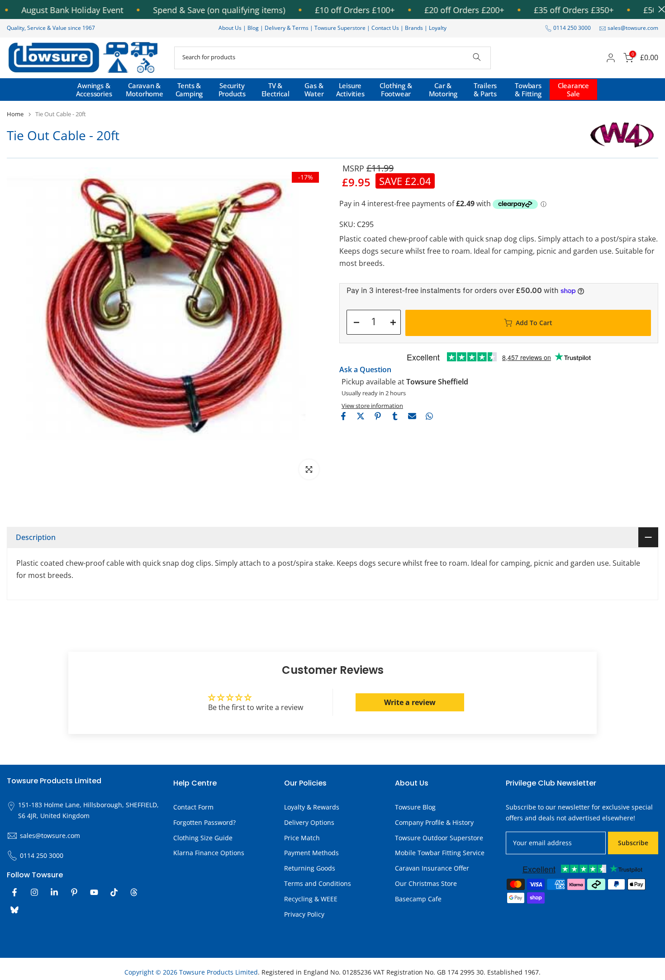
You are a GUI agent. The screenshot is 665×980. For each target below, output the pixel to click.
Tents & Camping (189, 89)
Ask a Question (365, 369)
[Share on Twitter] (360, 416)
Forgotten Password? (204, 822)
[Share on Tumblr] (395, 416)
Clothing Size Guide (203, 837)
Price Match (302, 837)
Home (15, 114)
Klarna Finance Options (208, 852)
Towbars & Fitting (528, 89)
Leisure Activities (350, 89)
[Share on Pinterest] (378, 416)
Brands (414, 28)
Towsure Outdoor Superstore (439, 837)
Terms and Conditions (317, 883)
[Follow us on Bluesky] (14, 910)
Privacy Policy (304, 914)
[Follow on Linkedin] (54, 892)
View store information (372, 406)
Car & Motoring (443, 89)
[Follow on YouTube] (94, 892)
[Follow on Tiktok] (114, 892)
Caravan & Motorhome (144, 89)
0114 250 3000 (572, 28)
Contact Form (193, 807)
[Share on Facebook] (343, 416)
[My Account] (610, 57)
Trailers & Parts (485, 89)
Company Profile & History (434, 822)
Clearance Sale (573, 89)
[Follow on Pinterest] (74, 892)
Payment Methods (311, 852)
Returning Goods (309, 868)
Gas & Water (314, 89)
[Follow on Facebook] (14, 892)
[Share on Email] (412, 416)
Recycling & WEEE (310, 899)
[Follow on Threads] (134, 892)
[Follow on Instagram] (34, 892)
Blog (253, 28)
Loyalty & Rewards (311, 807)
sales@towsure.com (633, 28)
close (659, 9)
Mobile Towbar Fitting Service (439, 852)
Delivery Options (309, 822)
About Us (230, 28)
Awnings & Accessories (94, 89)
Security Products (232, 89)
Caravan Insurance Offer (432, 868)
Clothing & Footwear (396, 89)
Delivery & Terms (287, 28)
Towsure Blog (415, 807)
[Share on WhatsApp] (429, 416)
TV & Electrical (275, 89)
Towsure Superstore (340, 28)
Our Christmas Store (426, 883)
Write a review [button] (410, 702)
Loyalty (437, 28)
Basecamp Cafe (418, 899)
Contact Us (385, 28)
